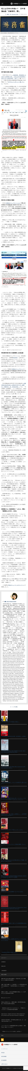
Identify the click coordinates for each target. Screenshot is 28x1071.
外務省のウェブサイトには (13, 203)
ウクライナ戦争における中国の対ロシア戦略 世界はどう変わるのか (14, 860)
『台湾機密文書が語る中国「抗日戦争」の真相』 (14, 736)
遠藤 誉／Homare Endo (12, 14)
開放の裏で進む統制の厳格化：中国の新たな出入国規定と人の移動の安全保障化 (13, 979)
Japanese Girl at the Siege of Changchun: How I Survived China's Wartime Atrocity (14, 908)
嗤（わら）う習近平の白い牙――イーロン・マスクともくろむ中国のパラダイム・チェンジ (13, 799)
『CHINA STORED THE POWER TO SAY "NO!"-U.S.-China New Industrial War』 (13, 751)
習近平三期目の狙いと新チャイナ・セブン (12, 829)
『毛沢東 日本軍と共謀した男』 (9, 952)
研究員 (2, 1052)
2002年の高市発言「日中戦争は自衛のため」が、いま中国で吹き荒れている (13, 1020)
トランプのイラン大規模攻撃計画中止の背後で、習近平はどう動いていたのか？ (13, 1026)
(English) (15, 357)
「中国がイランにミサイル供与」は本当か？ (11, 1031)
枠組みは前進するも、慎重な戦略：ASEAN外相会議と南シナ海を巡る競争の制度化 (13, 1003)
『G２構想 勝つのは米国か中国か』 (10, 721)
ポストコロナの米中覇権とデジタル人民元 (12, 891)
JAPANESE (4, 970)
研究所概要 (3, 1056)
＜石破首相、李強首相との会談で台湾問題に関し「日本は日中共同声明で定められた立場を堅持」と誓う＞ (13, 76)
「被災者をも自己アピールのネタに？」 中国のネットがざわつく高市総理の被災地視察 (13, 1008)
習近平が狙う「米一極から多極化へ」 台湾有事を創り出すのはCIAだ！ (14, 814)
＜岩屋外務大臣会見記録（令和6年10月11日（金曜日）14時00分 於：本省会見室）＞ (13, 385)
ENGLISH (3, 966)
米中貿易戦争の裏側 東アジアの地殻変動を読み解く (14, 924)
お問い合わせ (4, 1064)
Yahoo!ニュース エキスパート (16, 585)
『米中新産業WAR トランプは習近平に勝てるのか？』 (14, 783)
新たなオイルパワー (6, 997)
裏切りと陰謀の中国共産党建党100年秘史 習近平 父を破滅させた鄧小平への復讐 (14, 876)
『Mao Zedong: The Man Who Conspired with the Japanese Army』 (13, 767)
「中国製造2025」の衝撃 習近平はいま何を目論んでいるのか (13, 939)
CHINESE (3, 961)
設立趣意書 (3, 1060)
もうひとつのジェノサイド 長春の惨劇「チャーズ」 (13, 845)
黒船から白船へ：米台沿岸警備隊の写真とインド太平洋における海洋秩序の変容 (13, 992)
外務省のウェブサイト (17, 369)
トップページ (4, 1048)
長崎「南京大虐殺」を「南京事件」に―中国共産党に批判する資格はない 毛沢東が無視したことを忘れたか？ (14, 986)
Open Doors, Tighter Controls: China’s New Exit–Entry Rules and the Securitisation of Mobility (13, 1014)
